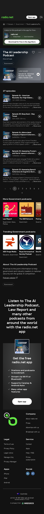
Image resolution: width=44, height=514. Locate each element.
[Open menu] (41, 17)
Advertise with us (32, 427)
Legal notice (8, 453)
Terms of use (9, 444)
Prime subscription (30, 458)
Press (28, 423)
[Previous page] (10, 189)
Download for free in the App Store (22, 42)
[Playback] (38, 74)
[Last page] (22, 193)
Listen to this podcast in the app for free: (20, 30)
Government (8, 63)
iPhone (6, 474)
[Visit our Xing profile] (33, 473)
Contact (29, 444)
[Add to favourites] (33, 52)
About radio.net (32, 419)
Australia (23, 494)
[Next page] (39, 189)
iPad (5, 478)
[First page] (5, 189)
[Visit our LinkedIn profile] (28, 473)
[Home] (4, 24)
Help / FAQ (30, 453)
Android (7, 482)
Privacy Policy (9, 448)
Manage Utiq (8, 457)
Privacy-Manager (10, 462)
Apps (28, 448)
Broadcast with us (33, 432)
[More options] (39, 52)
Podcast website (9, 278)
